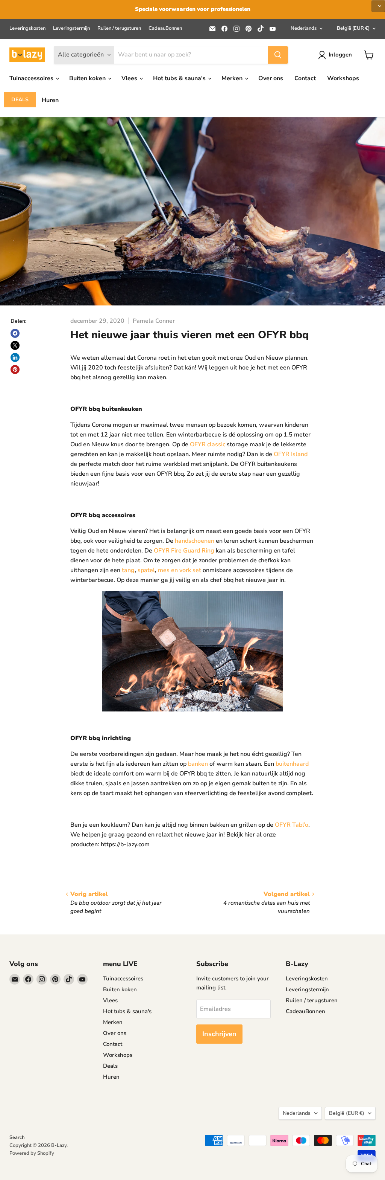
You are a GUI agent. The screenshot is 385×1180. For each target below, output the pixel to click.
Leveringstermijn (71, 28)
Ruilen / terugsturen (119, 28)
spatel (146, 570)
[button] (378, 6)
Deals (20, 99)
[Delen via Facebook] (15, 333)
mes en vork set (179, 570)
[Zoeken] (278, 55)
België (353, 28)
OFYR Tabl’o (291, 825)
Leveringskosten (27, 28)
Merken (232, 78)
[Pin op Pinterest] (15, 369)
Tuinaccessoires (32, 78)
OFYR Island (291, 454)
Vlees (130, 78)
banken (198, 764)
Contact (305, 78)
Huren (50, 100)
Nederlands (304, 28)
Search (16, 1137)
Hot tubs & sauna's (180, 78)
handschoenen (194, 541)
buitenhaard (292, 764)
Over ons (270, 78)
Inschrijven (219, 1033)
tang (128, 570)
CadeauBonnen (165, 28)
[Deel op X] (15, 345)
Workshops (343, 78)
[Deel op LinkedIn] (15, 357)
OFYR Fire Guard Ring (184, 550)
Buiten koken (88, 78)
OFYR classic (208, 444)
